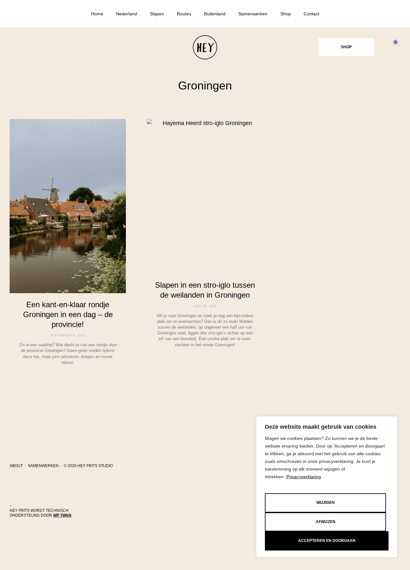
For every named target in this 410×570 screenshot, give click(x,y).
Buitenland (215, 13)
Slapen (157, 13)
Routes (184, 13)
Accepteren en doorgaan (327, 540)
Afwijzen (325, 521)
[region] (326, 486)
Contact (311, 13)
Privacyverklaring (303, 476)
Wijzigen (325, 502)
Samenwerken (252, 13)
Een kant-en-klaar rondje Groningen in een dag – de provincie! (68, 314)
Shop (285, 13)
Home (97, 13)
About (16, 466)
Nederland (126, 13)
